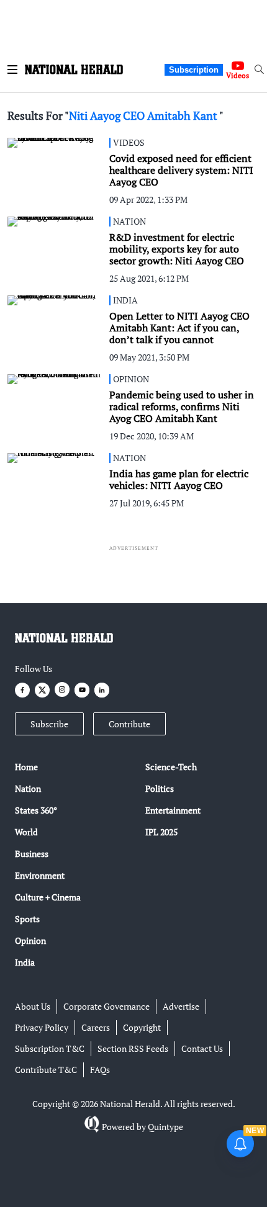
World (26, 832)
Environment (40, 875)
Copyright (142, 1027)
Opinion (30, 940)
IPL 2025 (161, 832)
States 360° (36, 810)
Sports (27, 919)
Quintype (165, 1127)
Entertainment (173, 810)
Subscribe (49, 724)
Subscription (194, 69)
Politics (159, 788)
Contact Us (202, 1048)
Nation (28, 788)
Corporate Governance (106, 1006)
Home (26, 767)
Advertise (181, 1006)
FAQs (100, 1069)
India (25, 962)
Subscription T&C (49, 1048)
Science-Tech (171, 767)
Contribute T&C (46, 1069)
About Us (32, 1006)
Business (31, 853)
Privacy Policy (41, 1027)
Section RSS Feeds (132, 1048)
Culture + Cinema (48, 897)
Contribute (129, 724)
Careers (95, 1027)
